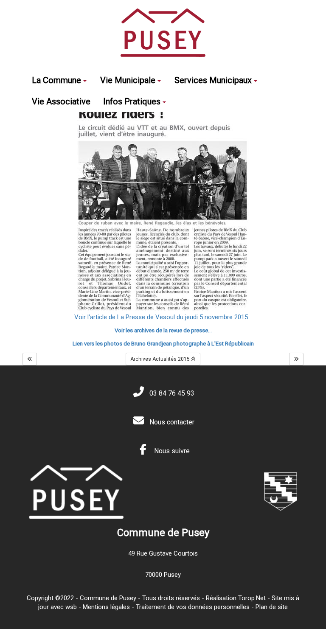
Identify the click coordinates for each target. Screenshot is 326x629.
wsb (71, 607)
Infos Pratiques (131, 101)
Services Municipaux (213, 80)
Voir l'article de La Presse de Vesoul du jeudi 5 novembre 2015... (163, 317)
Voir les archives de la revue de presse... (163, 330)
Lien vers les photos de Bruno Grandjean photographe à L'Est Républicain (163, 343)
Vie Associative (61, 101)
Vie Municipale (127, 80)
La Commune (56, 80)
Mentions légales (106, 607)
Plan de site (272, 607)
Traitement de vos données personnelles (193, 607)
